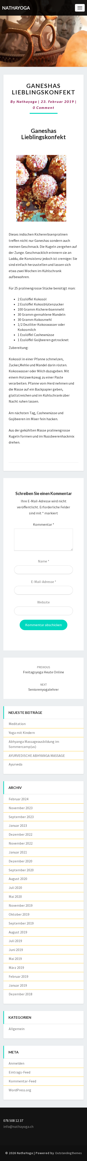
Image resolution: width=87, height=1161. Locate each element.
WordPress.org (20, 1090)
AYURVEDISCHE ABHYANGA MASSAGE (37, 755)
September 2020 (21, 870)
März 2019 (16, 967)
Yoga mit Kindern (22, 732)
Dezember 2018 (20, 994)
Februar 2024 (18, 799)
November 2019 (21, 905)
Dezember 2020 (20, 861)
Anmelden (16, 1063)
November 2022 (21, 843)
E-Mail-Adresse (43, 581)
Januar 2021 (18, 852)
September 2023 (21, 817)
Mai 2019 (15, 958)
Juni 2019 (16, 949)
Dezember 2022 (20, 834)
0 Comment (43, 107)
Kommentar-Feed (22, 1081)
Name (43, 561)
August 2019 (18, 932)
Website (43, 602)
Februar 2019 (18, 976)
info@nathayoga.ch (18, 1126)
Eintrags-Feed (19, 1072)
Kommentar (43, 524)
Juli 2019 (15, 941)
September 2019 (21, 923)
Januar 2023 (18, 825)
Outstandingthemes (68, 1153)
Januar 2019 (18, 985)
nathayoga (27, 101)
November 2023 (21, 808)
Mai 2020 (15, 896)
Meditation (17, 723)
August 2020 (18, 878)
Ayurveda (15, 764)
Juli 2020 (15, 887)
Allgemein (17, 1029)
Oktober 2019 (19, 914)
